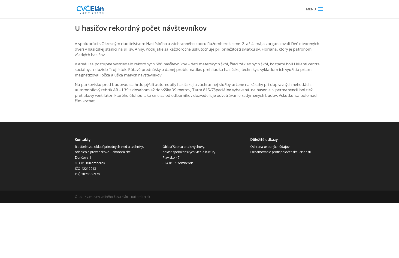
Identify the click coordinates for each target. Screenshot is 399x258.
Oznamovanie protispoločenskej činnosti (280, 152)
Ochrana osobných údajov (270, 146)
